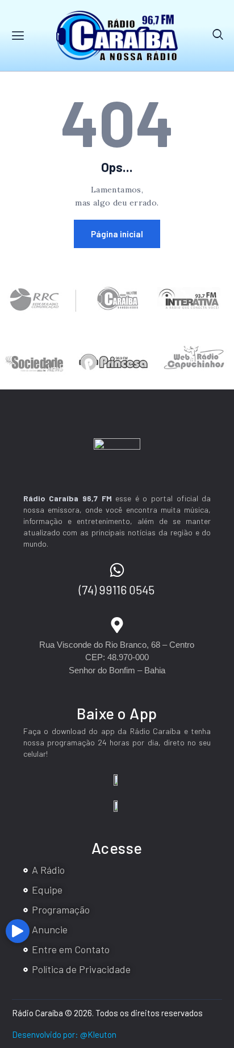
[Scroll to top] (223, 935)
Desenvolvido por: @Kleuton (64, 1034)
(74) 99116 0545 (116, 589)
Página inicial (117, 234)
